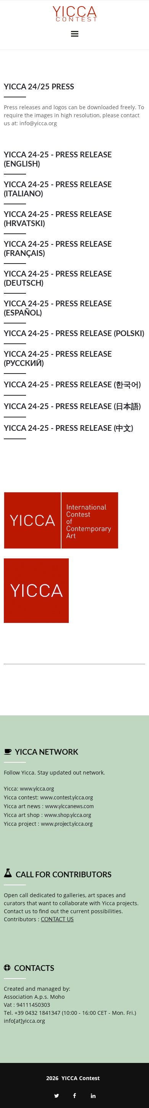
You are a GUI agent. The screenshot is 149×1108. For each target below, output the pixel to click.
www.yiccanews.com (69, 806)
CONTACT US (57, 919)
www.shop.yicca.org (67, 815)
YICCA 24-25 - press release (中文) (68, 428)
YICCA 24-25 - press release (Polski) (74, 334)
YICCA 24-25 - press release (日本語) (72, 407)
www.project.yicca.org (66, 824)
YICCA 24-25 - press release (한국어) (72, 385)
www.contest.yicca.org (66, 798)
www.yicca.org (37, 789)
